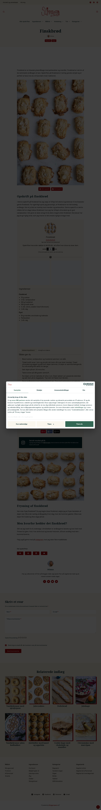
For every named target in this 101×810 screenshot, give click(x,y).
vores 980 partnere (18, 400)
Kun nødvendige (21, 424)
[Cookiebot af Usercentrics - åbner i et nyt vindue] (84, 384)
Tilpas (49, 424)
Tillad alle (79, 424)
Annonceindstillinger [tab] (61, 390)
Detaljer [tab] (39, 390)
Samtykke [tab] (17, 390)
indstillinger (79, 407)
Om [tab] (84, 390)
